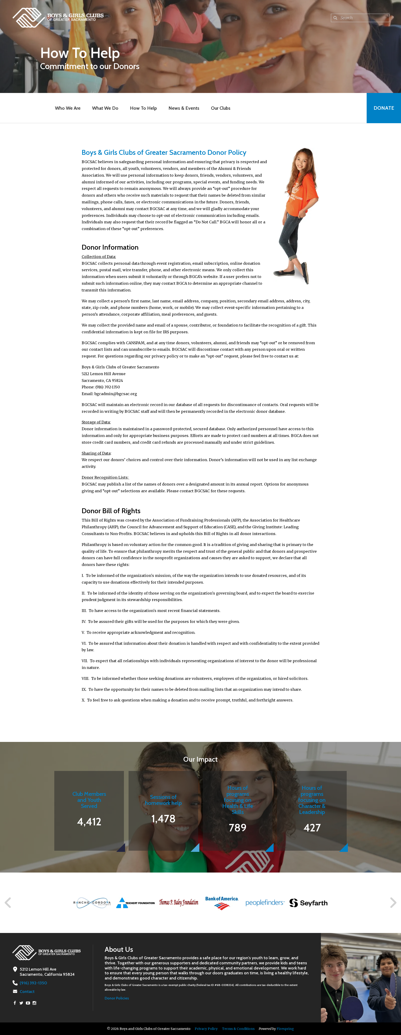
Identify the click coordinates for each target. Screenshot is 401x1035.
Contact (27, 991)
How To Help (143, 108)
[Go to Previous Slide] (8, 903)
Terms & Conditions (238, 1029)
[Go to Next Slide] (393, 903)
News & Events (183, 108)
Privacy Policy (206, 1029)
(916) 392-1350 (33, 982)
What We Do (105, 108)
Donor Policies (117, 998)
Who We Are (68, 108)
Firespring (285, 1029)
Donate (384, 108)
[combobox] (360, 18)
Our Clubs (220, 108)
